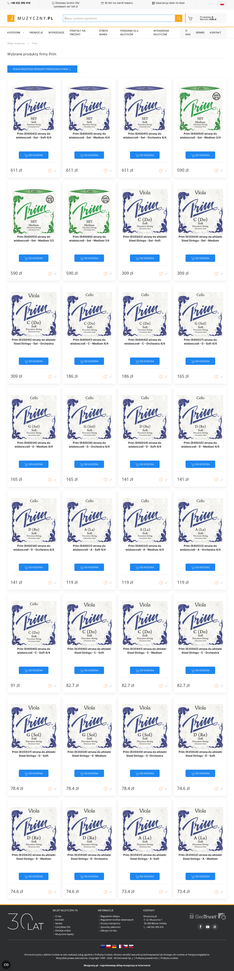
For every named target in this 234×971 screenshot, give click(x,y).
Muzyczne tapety (64, 934)
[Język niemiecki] (114, 946)
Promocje (36, 32)
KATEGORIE (13, 32)
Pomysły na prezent (78, 32)
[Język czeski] (125, 946)
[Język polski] (108, 946)
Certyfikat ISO (62, 927)
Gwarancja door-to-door (170, 3)
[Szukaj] (178, 18)
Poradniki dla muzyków (129, 32)
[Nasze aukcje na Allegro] (215, 927)
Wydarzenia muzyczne (161, 32)
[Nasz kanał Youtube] (207, 927)
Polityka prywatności (146, 958)
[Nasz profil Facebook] (200, 927)
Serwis (200, 32)
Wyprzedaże (56, 32)
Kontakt (215, 32)
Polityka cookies (169, 958)
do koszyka (35, 155)
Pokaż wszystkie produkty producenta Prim (40, 69)
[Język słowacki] (131, 946)
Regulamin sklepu (110, 916)
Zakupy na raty (109, 930)
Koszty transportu (110, 923)
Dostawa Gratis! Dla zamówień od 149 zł (66, 4)
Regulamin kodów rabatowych (117, 919)
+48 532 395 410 (154, 927)
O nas (187, 32)
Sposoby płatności (110, 927)
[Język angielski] (103, 946)
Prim (34, 43)
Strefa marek (103, 32)
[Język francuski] (120, 946)
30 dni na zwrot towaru (118, 3)
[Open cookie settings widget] (6, 964)
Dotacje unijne (63, 930)
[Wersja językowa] (222, 3)
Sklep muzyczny (16, 43)
